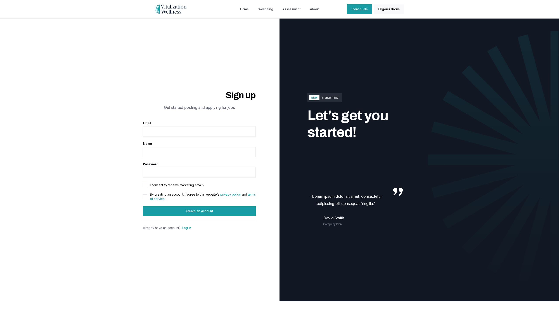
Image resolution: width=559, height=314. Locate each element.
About (314, 9)
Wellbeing (265, 9)
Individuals (360, 9)
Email (147, 123)
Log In (186, 228)
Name (147, 143)
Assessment (291, 9)
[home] (170, 9)
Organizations (389, 9)
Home (244, 9)
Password (150, 164)
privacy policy (230, 194)
